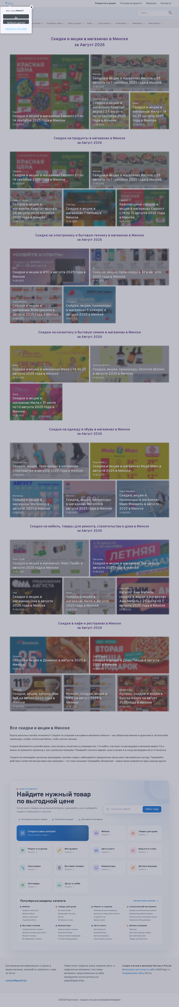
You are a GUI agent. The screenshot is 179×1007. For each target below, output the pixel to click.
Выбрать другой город (16, 22)
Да (16, 17)
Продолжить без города (16, 28)
